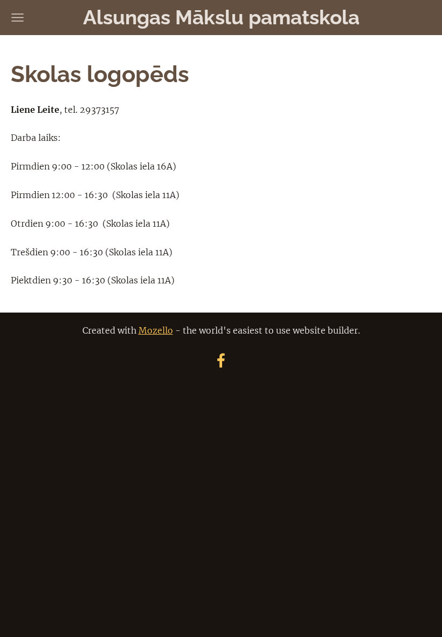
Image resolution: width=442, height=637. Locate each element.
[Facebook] (221, 360)
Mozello (156, 330)
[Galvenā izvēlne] (17, 17)
